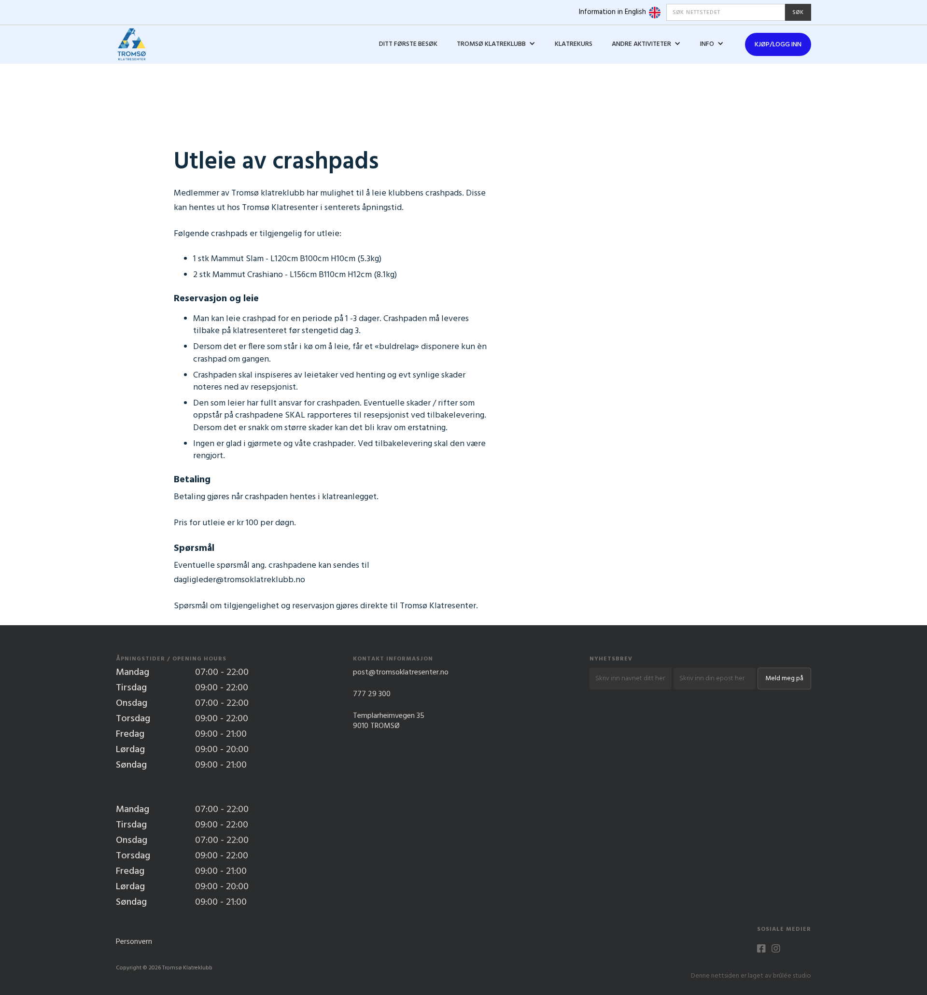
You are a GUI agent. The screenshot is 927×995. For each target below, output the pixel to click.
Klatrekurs (573, 44)
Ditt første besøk (408, 44)
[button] (496, 44)
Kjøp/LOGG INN (778, 44)
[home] (131, 44)
